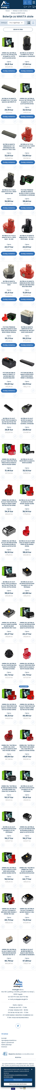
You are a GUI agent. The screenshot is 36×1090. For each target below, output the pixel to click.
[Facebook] (18, 1025)
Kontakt (4, 1038)
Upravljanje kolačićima (8, 1040)
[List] (33, 23)
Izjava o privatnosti (7, 1042)
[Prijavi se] (25, 2)
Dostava (4, 1047)
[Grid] (29, 23)
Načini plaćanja (6, 1045)
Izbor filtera (18, 29)
